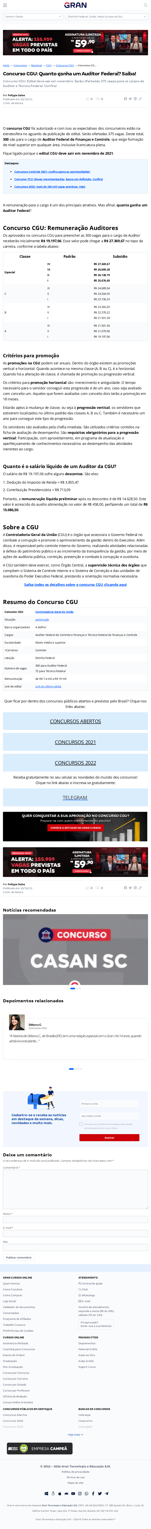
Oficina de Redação (15, 1396)
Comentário (11, 1167)
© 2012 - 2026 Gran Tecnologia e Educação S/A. (75, 1466)
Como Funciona (12, 1289)
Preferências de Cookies (18, 1330)
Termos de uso (75, 1477)
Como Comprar (12, 1295)
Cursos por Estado (14, 1384)
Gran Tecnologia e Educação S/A (59, 1505)
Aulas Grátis (86, 1361)
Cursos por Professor (16, 1390)
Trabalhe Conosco (14, 1324)
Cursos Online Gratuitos (18, 1402)
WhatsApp (88, 1295)
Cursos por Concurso (16, 1372)
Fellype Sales (16, 95)
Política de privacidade (75, 1471)
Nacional (36, 65)
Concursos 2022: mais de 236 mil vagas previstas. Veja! (49, 186)
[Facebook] (93, 1494)
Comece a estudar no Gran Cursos (76, 827)
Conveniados (11, 1313)
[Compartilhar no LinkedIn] (135, 99)
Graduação (10, 1361)
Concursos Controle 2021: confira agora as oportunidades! (52, 172)
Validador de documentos (19, 1307)
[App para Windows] (46, 1494)
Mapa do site (76, 1482)
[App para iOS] (60, 1494)
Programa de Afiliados (17, 1318)
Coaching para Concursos (19, 1349)
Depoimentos (87, 1343)
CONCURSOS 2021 (75, 742)
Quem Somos (11, 1283)
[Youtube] (73, 1494)
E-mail (8, 1227)
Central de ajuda (91, 1283)
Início (6, 65)
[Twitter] (100, 1494)
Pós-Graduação (13, 1366)
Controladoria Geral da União (54, 612)
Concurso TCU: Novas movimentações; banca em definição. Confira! (58, 179)
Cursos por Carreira (15, 1378)
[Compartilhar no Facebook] (125, 99)
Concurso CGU (65, 65)
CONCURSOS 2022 (75, 762)
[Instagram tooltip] (80, 1494)
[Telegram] (107, 1494)
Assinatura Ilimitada (15, 1343)
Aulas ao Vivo (86, 1355)
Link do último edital (48, 686)
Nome (7, 1213)
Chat (84, 1289)
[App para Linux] (53, 1494)
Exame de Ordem (14, 1355)
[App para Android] (66, 1494)
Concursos (20, 65)
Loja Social (9, 1301)
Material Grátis (87, 1349)
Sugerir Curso (87, 1366)
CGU (49, 65)
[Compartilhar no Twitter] (130, 99)
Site (5, 1241)
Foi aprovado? (96, 1324)
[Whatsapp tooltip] (86, 1494)
